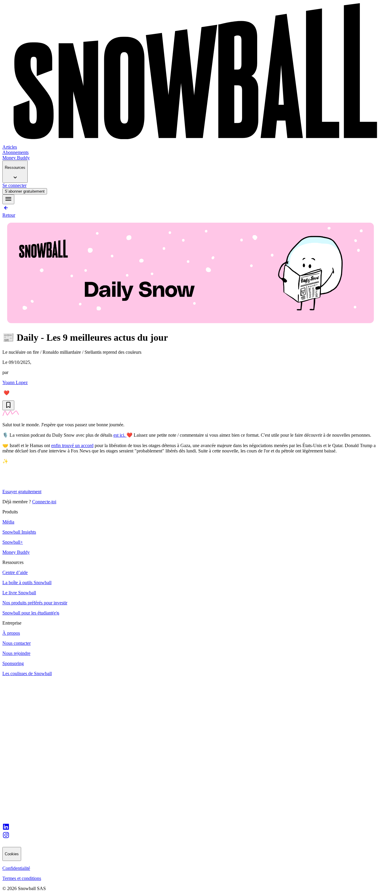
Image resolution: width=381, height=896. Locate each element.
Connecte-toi (44, 501)
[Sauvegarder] (8, 405)
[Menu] (8, 199)
